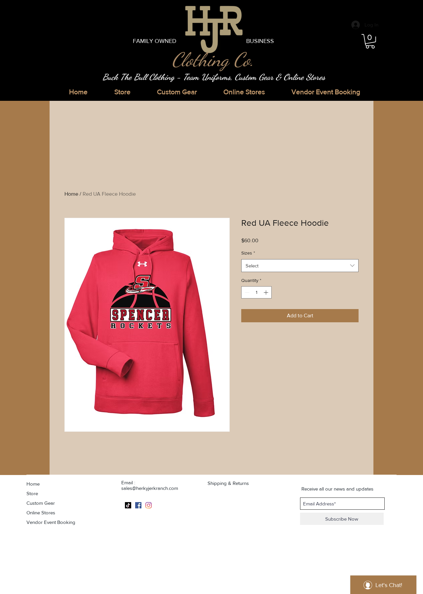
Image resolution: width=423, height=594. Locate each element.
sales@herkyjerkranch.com (149, 488)
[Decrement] (246, 292)
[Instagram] (148, 505)
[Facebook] (138, 505)
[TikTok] (128, 505)
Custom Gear (40, 503)
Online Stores (40, 512)
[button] (370, 41)
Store (32, 493)
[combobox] (300, 265)
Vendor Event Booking (50, 522)
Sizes (248, 253)
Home (71, 194)
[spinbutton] (256, 292)
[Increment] (266, 292)
